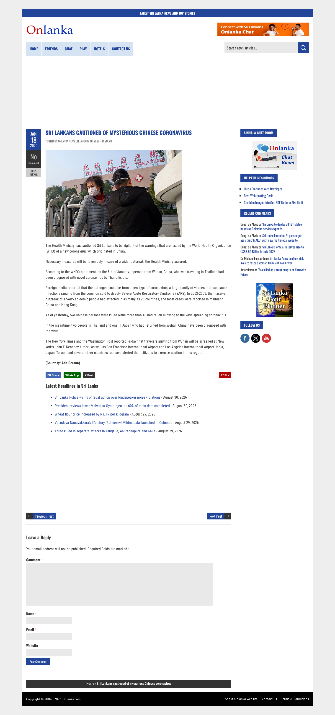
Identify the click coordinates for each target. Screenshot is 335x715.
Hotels (99, 49)
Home (34, 49)
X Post (89, 375)
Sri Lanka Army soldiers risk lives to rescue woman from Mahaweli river (272, 260)
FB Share (53, 375)
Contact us (121, 49)
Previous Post (44, 516)
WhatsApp (72, 375)
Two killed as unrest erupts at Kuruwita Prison (273, 272)
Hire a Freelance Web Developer (263, 188)
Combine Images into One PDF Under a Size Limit (273, 202)
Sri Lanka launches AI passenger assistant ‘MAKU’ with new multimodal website (271, 238)
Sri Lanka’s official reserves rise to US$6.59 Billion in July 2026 (272, 249)
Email (31, 629)
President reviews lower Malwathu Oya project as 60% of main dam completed (112, 406)
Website (32, 645)
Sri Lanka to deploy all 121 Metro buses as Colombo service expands (271, 226)
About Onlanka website (241, 699)
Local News (33, 172)
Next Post (215, 516)
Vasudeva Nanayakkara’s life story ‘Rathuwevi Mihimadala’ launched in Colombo (113, 423)
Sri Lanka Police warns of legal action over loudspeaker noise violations (107, 397)
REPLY (225, 375)
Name (31, 613)
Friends (51, 49)
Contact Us (269, 699)
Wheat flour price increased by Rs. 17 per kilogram (92, 414)
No (33, 156)
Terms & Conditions (295, 699)
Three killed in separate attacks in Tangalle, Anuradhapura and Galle (105, 431)
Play (83, 49)
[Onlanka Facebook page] (245, 335)
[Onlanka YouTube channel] (266, 335)
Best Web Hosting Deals (258, 195)
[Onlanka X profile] (255, 335)
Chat (68, 49)
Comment (33, 163)
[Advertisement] (167, 92)
